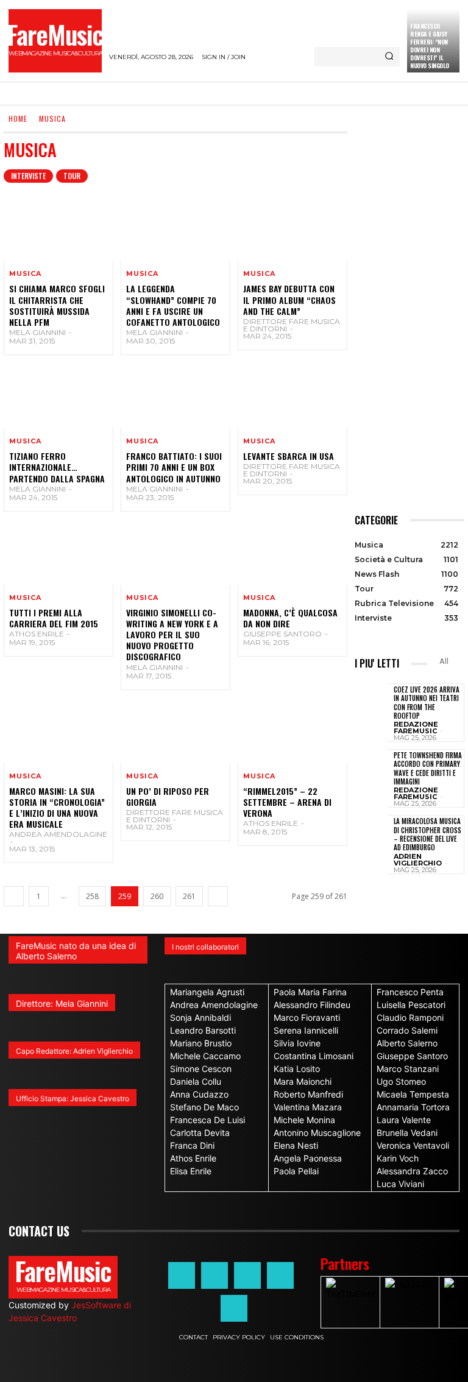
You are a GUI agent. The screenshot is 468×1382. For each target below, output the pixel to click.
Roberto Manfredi (308, 1094)
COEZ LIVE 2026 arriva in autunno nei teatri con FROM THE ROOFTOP (426, 703)
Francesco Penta (410, 992)
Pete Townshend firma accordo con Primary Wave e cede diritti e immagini (428, 768)
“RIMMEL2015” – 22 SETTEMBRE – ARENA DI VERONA (287, 801)
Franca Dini (192, 1145)
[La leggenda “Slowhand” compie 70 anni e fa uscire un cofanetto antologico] (175, 228)
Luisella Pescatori (411, 1004)
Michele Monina (304, 1120)
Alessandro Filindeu (312, 1004)
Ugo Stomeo (401, 1081)
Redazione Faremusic (416, 727)
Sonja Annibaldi (200, 1017)
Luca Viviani (400, 1184)
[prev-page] (14, 896)
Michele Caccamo (205, 1056)
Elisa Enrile (190, 1171)
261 (189, 896)
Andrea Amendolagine (58, 834)
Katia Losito (297, 1068)
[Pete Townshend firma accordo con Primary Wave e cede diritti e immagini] (371, 772)
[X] (280, 1275)
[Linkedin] (247, 1275)
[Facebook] (181, 1275)
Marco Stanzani (408, 1068)
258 (92, 896)
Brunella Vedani (407, 1132)
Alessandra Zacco (412, 1171)
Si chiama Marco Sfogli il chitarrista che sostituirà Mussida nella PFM (57, 305)
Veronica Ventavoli (413, 1145)
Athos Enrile (36, 633)
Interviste (28, 176)
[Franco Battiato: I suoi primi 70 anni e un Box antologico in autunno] (175, 395)
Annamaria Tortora (413, 1107)
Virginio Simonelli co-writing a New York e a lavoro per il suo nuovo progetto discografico (172, 634)
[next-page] (218, 896)
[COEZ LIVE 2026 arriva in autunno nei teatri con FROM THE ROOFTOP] (371, 706)
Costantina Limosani (313, 1056)
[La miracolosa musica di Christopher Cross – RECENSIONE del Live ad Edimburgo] (371, 838)
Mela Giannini (37, 332)
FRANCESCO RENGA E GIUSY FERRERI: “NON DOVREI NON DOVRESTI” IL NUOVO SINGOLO (429, 45)
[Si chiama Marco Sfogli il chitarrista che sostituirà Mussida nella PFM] (58, 228)
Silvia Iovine (297, 1043)
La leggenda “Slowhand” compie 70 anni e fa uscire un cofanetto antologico (173, 305)
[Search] (389, 56)
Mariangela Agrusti (207, 992)
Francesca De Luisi (207, 1120)
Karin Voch (398, 1158)
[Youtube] (234, 1308)
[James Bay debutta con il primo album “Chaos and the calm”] (292, 228)
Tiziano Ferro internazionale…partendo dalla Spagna (57, 467)
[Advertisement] (409, 314)
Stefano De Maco (204, 1107)
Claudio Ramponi (410, 1017)
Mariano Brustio (201, 1043)
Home (18, 118)
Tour (71, 176)
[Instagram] (214, 1275)
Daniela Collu (195, 1081)
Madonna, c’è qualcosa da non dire (290, 618)
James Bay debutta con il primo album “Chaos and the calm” (289, 299)
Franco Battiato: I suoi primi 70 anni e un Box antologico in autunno (174, 467)
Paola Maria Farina (310, 992)
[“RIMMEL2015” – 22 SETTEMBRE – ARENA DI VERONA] (292, 730)
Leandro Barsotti (203, 1030)
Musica (25, 273)
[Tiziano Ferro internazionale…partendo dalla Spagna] (58, 395)
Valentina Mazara (308, 1107)
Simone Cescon (201, 1068)
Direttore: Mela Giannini (62, 1003)
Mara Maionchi (303, 1081)
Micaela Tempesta (413, 1094)
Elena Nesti (296, 1145)
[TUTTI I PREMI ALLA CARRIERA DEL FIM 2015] (58, 552)
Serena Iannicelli (306, 1030)
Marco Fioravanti (307, 1017)
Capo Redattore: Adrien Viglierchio (74, 1051)
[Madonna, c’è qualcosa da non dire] (292, 552)
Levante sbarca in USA (288, 456)
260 (157, 896)
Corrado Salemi (407, 1030)
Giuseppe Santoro (282, 633)
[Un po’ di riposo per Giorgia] (175, 730)
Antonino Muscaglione (317, 1132)
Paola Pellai (296, 1171)
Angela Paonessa (308, 1158)
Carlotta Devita (200, 1132)
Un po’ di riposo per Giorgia (167, 796)
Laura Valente (404, 1120)
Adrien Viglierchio (418, 859)
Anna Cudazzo (199, 1094)
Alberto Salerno (407, 1043)
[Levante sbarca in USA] (292, 395)
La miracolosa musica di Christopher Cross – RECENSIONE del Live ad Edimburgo (427, 834)
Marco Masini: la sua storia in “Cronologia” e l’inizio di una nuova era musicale (57, 807)
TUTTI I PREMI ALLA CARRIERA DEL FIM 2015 (53, 618)
